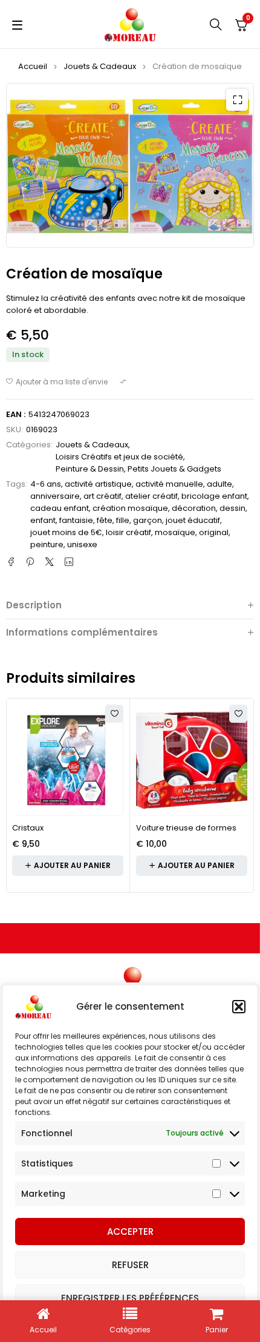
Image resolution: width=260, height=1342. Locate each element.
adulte (219, 484)
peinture (46, 544)
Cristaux (28, 828)
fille (122, 520)
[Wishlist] (57, 382)
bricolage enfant (214, 496)
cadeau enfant (59, 508)
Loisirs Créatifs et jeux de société (119, 456)
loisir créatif (128, 532)
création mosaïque (130, 508)
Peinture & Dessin (90, 469)
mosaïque (175, 532)
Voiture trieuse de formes (186, 828)
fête (104, 520)
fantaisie (76, 520)
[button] (239, 1007)
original (214, 532)
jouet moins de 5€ (66, 532)
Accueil (32, 66)
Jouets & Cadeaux (99, 66)
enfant (43, 520)
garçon (147, 520)
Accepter (130, 1231)
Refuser (130, 1264)
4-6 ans (45, 484)
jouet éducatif (193, 520)
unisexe (82, 544)
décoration (194, 508)
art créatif (102, 496)
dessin (232, 508)
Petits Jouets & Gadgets (174, 469)
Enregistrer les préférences (130, 1298)
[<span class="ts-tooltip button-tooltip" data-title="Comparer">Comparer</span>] (124, 382)
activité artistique (98, 484)
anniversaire (55, 496)
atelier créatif (151, 496)
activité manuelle (169, 484)
